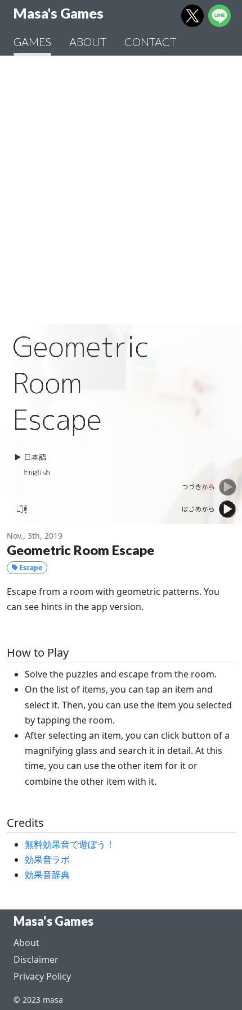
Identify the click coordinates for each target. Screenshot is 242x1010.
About (26, 942)
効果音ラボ (47, 859)
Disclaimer (36, 959)
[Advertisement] (121, 190)
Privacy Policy (42, 976)
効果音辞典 (47, 874)
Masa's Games (53, 921)
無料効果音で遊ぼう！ (70, 844)
